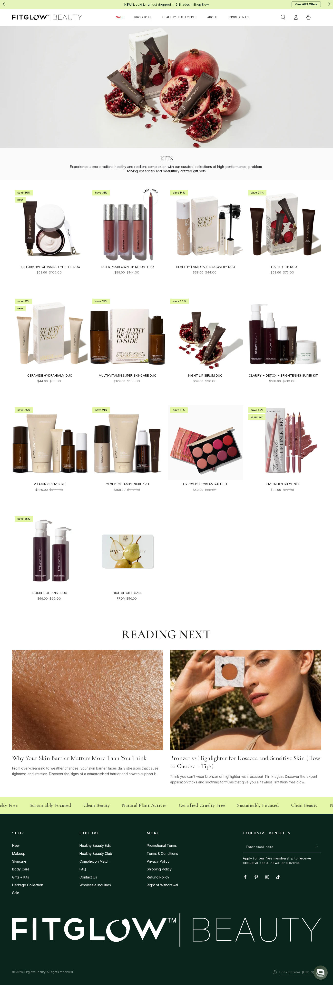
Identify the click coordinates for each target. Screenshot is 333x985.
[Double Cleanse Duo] (50, 551)
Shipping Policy (159, 869)
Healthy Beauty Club (95, 853)
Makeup (18, 853)
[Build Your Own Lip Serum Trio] (127, 225)
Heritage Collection (27, 885)
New (16, 845)
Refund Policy (158, 877)
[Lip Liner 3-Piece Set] (283, 442)
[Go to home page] (47, 17)
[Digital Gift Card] (127, 551)
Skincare (19, 861)
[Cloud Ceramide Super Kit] (127, 442)
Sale (15, 893)
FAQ (82, 869)
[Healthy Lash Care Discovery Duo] (205, 225)
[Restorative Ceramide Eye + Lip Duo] (50, 225)
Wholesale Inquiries (95, 885)
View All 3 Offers (306, 4)
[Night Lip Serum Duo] (205, 333)
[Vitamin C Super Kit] (50, 442)
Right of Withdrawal (162, 885)
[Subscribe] (318, 846)
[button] (283, 17)
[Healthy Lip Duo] (283, 225)
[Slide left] (4, 4)
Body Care (20, 869)
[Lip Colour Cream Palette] (205, 442)
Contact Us (88, 877)
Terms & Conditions (162, 853)
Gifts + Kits (20, 877)
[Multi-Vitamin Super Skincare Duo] (127, 333)
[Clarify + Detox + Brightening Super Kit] (283, 333)
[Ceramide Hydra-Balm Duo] (50, 333)
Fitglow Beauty (34, 972)
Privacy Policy (158, 861)
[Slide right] (329, 4)
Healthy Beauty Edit (95, 845)
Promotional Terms (162, 845)
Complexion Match (94, 861)
